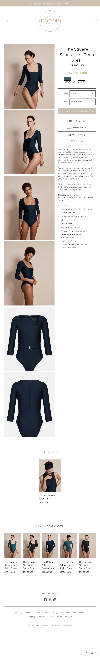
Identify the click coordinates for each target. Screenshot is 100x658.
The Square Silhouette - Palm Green (11, 565)
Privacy (51, 617)
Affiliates (69, 617)
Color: (65, 101)
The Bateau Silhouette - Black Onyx (85, 565)
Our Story (18, 613)
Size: (66, 93)
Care (74, 613)
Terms (59, 617)
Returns (41, 617)
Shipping (31, 617)
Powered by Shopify (63, 625)
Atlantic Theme (34, 625)
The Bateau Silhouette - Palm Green (66, 565)
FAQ (55, 613)
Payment (82, 613)
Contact (46, 613)
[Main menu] (3, 21)
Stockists (36, 613)
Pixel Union (49, 625)
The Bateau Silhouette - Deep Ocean (48, 565)
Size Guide (64, 613)
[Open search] (7, 21)
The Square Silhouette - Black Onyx (29, 565)
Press (27, 613)
